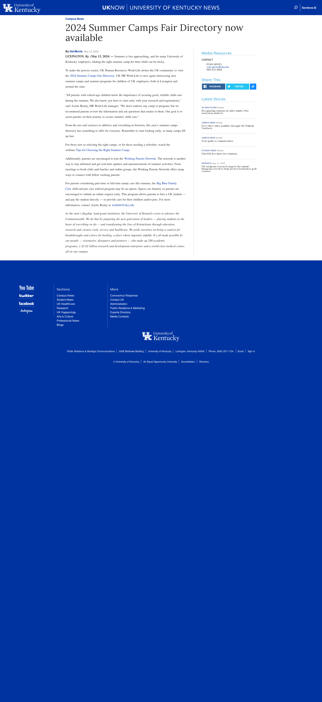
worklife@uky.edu (123, 205)
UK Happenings (66, 312)
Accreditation (188, 361)
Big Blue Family (167, 183)
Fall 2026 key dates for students (219, 153)
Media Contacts (119, 316)
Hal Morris (76, 51)
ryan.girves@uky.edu (218, 66)
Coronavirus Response (124, 295)
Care (68, 189)
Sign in (251, 351)
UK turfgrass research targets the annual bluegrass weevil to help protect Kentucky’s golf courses (229, 169)
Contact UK (117, 300)
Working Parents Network (140, 158)
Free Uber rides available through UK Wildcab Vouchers (228, 127)
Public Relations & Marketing (127, 308)
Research (62, 308)
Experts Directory (120, 312)
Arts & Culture (65, 316)
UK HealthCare (66, 304)
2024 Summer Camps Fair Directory (92, 75)
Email (241, 351)
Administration (118, 304)
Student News (65, 300)
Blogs (60, 325)
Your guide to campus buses (217, 140)
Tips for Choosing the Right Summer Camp (102, 150)
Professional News (68, 320)
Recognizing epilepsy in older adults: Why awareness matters (225, 112)
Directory (204, 361)
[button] (309, 8)
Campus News (74, 19)
